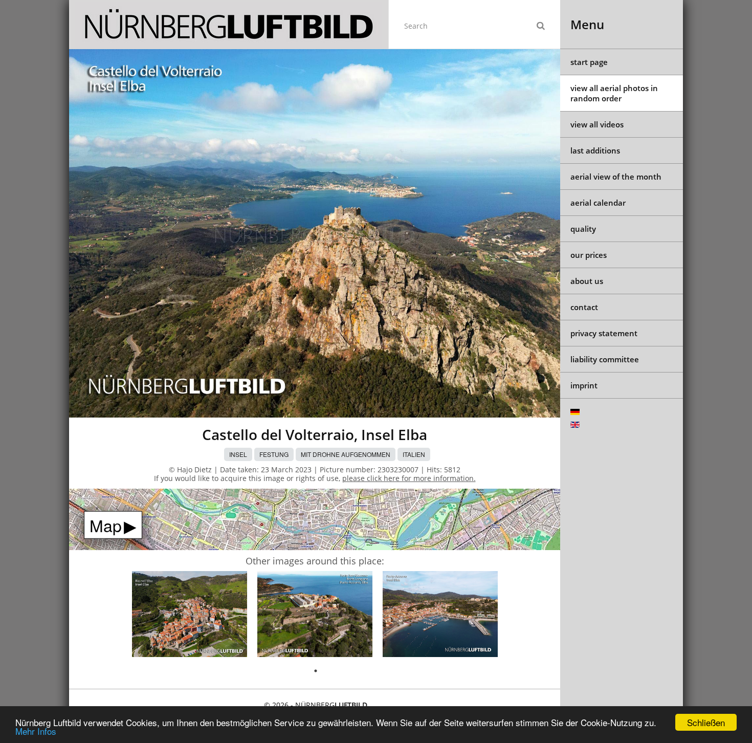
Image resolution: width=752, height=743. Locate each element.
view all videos (597, 124)
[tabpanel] (189, 616)
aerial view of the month (615, 176)
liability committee (604, 359)
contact (584, 307)
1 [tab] (316, 671)
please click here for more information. (409, 478)
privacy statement (603, 333)
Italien (414, 454)
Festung (274, 454)
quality (583, 229)
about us (586, 281)
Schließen (706, 722)
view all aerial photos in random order (614, 93)
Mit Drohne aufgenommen (345, 454)
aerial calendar (598, 203)
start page (589, 62)
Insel (238, 454)
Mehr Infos (35, 731)
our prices (588, 255)
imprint (584, 385)
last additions (595, 150)
